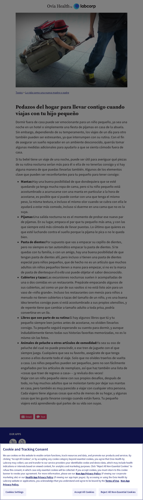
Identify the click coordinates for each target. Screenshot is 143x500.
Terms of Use (112, 480)
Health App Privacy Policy (39, 477)
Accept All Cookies (84, 492)
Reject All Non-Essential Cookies (118, 492)
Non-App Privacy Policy (88, 473)
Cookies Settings (14, 492)
